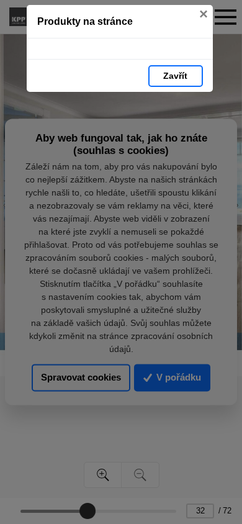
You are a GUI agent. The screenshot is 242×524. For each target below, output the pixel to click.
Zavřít (175, 76)
